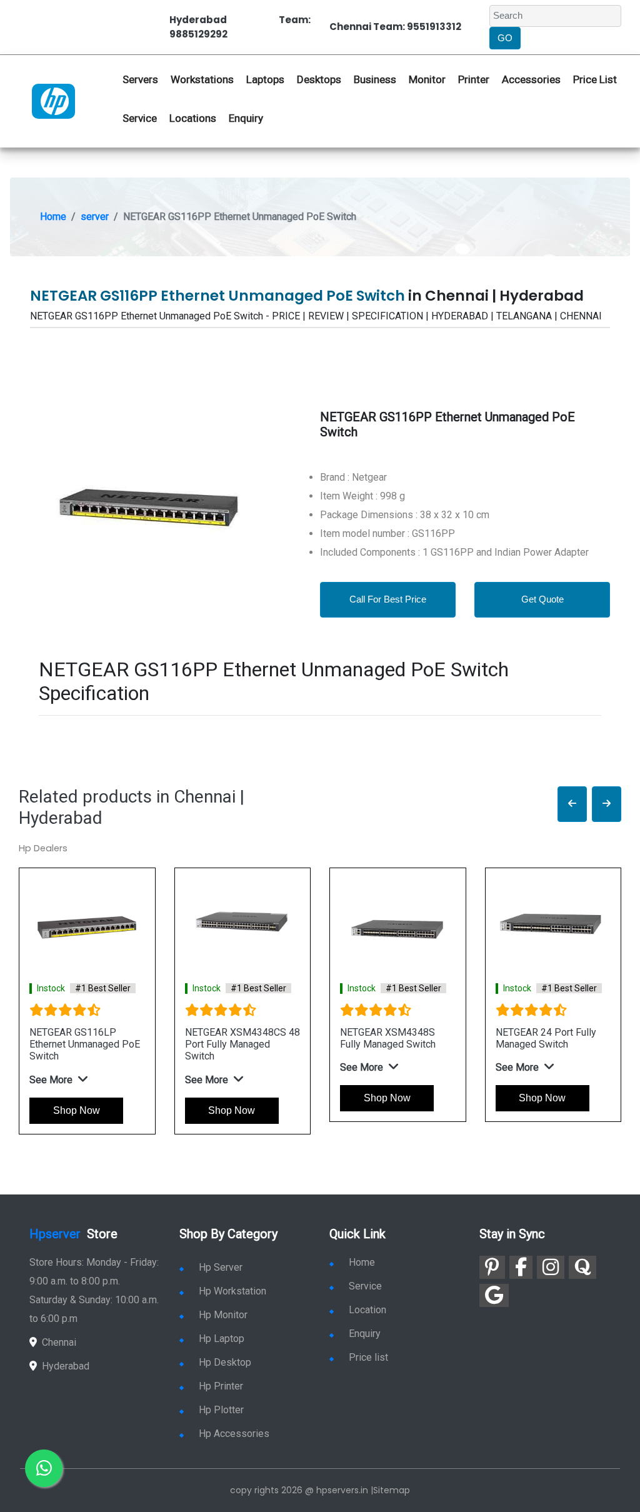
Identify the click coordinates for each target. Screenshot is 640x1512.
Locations (192, 118)
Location (367, 1310)
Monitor (427, 79)
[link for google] (494, 1295)
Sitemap (391, 1490)
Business (375, 79)
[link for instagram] (550, 1267)
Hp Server (220, 1267)
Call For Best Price (387, 599)
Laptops (265, 79)
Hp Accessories (234, 1433)
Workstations (202, 79)
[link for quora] (582, 1267)
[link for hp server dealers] (53, 100)
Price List (595, 79)
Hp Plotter (221, 1410)
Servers (140, 79)
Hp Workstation (232, 1291)
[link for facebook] (520, 1267)
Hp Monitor (223, 1315)
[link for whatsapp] (43, 1468)
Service (139, 118)
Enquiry (246, 118)
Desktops (319, 79)
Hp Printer (221, 1386)
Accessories (531, 79)
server (95, 217)
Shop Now (76, 1110)
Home (53, 217)
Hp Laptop (221, 1338)
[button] (572, 804)
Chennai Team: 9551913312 (395, 26)
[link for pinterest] (492, 1267)
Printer (473, 79)
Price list (368, 1357)
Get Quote (542, 599)
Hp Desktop (225, 1362)
